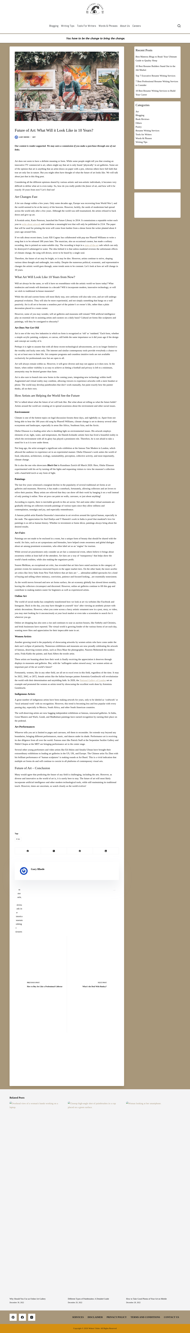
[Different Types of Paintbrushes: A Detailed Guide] (95, 1198)
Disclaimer (95, 1317)
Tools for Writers (86, 26)
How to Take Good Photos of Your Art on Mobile (146, 1299)
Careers (136, 26)
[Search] (179, 25)
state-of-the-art (91, 245)
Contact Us (171, 1317)
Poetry (139, 127)
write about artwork (31, 224)
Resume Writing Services (147, 130)
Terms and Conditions (145, 1317)
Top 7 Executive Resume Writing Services (155, 75)
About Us (125, 26)
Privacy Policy (117, 1317)
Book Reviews (142, 119)
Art (34, 137)
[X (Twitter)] (54, 851)
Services (78, 1317)
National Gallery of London (93, 680)
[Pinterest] (80, 851)
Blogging (53, 26)
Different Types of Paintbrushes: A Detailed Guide (88, 1299)
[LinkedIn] (106, 851)
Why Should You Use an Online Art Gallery (28, 1299)
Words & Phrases (108, 26)
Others (139, 123)
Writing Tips (67, 26)
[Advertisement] (67, 808)
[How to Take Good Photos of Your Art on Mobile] (153, 1198)
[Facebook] (28, 851)
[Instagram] (31, 1317)
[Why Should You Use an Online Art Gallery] (37, 1198)
